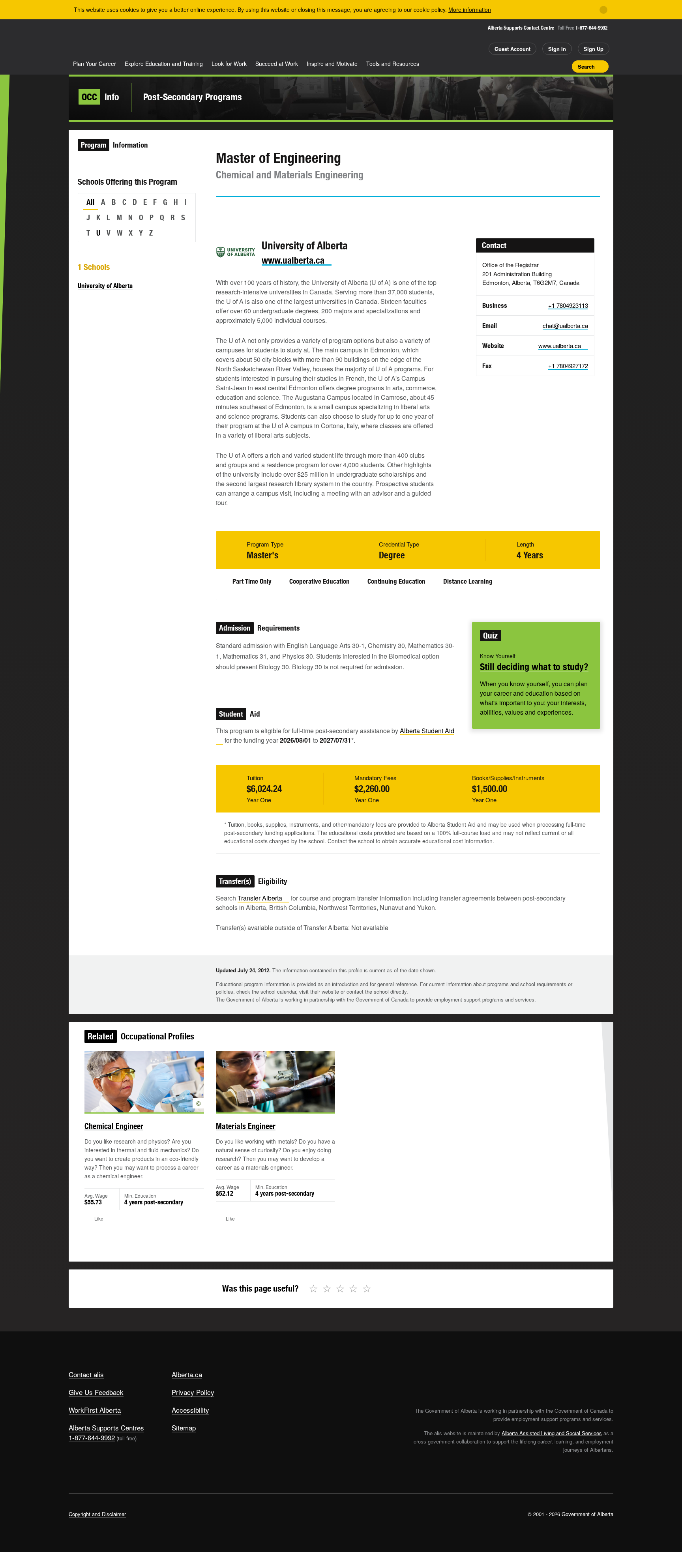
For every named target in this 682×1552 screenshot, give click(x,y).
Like (549, 66)
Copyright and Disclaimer (97, 1514)
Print (563, 66)
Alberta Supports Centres (106, 1427)
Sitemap (184, 1427)
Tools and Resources (392, 63)
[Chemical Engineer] (144, 1081)
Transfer (260, 897)
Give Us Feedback (96, 1392)
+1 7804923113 (568, 305)
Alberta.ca (187, 1374)
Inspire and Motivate (332, 63)
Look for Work (229, 63)
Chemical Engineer (113, 1126)
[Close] (603, 10)
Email (288, 211)
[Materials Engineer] (275, 1081)
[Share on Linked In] (266, 211)
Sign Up (593, 48)
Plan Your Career (94, 63)
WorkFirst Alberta (95, 1410)
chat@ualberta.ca (565, 325)
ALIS (153, 39)
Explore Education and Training (164, 63)
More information (469, 9)
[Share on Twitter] (221, 211)
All (90, 202)
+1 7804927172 (568, 365)
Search (586, 66)
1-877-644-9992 (591, 28)
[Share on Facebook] (243, 211)
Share (521, 66)
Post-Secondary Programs (192, 96)
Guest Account (512, 48)
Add (535, 66)
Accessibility (190, 1410)
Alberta (99, 40)
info (100, 96)
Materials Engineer (245, 1126)
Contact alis (86, 1374)
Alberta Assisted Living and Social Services (552, 1433)
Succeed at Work (276, 63)
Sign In (557, 48)
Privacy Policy (193, 1392)
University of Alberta (105, 286)
